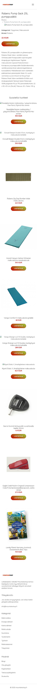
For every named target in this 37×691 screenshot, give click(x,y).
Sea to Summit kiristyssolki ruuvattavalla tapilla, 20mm (18, 427)
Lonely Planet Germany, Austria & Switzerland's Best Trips (18, 548)
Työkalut (5, 641)
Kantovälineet (6, 626)
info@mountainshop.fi (9, 606)
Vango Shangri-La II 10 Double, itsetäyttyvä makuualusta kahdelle (18, 344)
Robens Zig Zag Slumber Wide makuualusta (18, 200)
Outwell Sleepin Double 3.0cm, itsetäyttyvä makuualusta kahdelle (18, 140)
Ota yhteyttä (6, 665)
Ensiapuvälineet (7, 622)
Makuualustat (24, 30)
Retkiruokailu (6, 629)
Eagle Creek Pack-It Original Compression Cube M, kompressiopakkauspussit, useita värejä (18, 488)
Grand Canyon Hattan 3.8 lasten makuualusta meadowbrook (18, 259)
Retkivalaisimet (7, 644)
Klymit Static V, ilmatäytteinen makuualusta (18, 368)
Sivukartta (5, 676)
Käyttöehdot (6, 669)
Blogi (3, 661)
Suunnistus (5, 633)
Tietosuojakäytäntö (9, 673)
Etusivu (4, 20)
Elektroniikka (6, 618)
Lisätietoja (10, 44)
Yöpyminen (15, 30)
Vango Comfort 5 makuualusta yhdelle (18, 318)
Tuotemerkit (6, 637)
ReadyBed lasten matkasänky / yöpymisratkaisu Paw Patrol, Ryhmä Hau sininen (18, 111)
